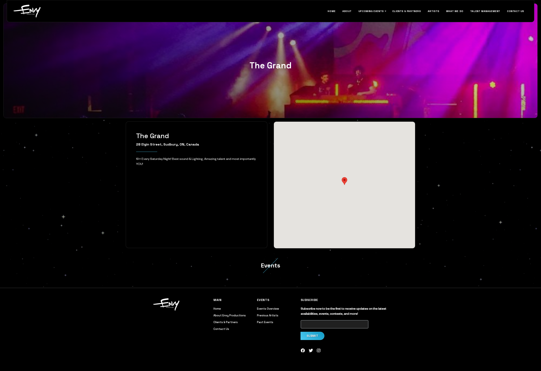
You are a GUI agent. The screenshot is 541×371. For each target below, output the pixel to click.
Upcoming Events (371, 11)
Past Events (265, 322)
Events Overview (268, 308)
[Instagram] (319, 351)
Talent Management (485, 11)
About (347, 11)
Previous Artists (267, 315)
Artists (433, 11)
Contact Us (515, 11)
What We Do (454, 11)
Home (331, 11)
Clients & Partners (406, 11)
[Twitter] (311, 351)
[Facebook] (303, 351)
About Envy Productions (229, 315)
